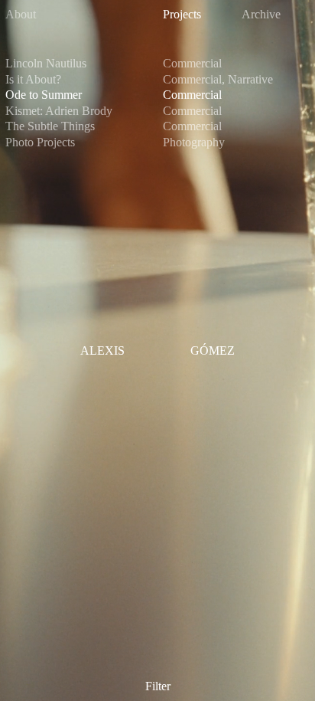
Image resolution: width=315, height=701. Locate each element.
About (20, 14)
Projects (182, 14)
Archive (261, 14)
